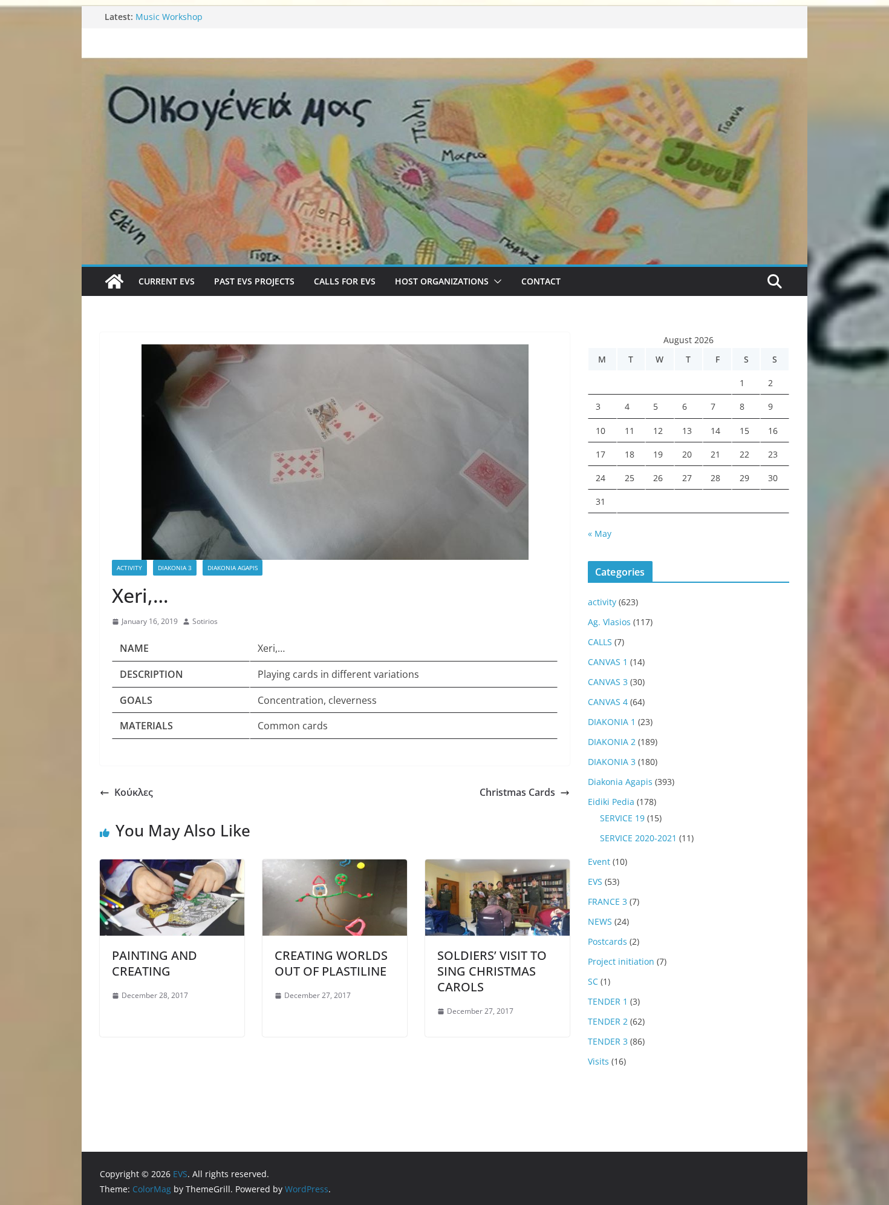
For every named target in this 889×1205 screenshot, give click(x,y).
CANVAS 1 (608, 662)
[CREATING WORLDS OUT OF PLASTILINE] (334, 868)
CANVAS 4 (608, 702)
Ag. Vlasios (609, 622)
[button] (495, 281)
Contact (541, 281)
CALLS (600, 642)
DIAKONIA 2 (612, 741)
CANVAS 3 (608, 682)
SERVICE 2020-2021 (638, 838)
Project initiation (621, 961)
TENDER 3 (608, 1041)
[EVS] (444, 65)
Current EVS (166, 281)
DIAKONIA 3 (175, 567)
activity (129, 567)
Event (599, 861)
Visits (598, 1061)
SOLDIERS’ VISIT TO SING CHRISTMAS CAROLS (492, 971)
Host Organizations (442, 281)
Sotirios (205, 621)
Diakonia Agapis (232, 567)
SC (593, 981)
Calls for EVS (345, 281)
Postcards (607, 941)
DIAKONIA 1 (612, 721)
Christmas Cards (517, 792)
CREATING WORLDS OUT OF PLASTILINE (331, 963)
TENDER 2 (608, 1021)
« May (599, 533)
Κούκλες (133, 792)
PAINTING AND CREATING (154, 963)
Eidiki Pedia (611, 801)
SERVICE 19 (622, 818)
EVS (595, 881)
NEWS (600, 921)
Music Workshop (169, 16)
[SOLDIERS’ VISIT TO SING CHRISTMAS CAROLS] (497, 868)
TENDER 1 (608, 1001)
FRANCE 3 (607, 901)
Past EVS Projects (254, 281)
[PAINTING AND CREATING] (172, 868)
